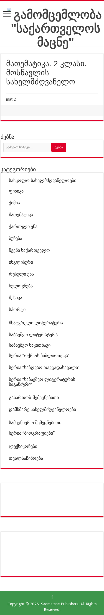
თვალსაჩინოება (26, 458)
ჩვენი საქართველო (29, 250)
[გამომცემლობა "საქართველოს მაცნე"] (55, 27)
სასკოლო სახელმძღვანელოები (42, 180)
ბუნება (15, 238)
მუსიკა (15, 297)
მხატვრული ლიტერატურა (36, 322)
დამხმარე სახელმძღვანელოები (42, 409)
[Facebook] (52, 597)
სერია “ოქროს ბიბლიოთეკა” (39, 355)
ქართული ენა (23, 226)
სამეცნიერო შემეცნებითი (35, 422)
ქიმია (14, 202)
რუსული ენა (21, 274)
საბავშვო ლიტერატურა (33, 334)
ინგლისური (21, 262)
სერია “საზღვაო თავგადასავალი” (44, 367)
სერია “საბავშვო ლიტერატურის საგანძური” (42, 382)
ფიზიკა (16, 191)
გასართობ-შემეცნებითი (34, 397)
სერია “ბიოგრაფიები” (32, 433)
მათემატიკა (21, 214)
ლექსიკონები (23, 446)
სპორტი (17, 309)
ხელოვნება (21, 285)
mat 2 (11, 99)
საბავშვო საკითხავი (29, 345)
